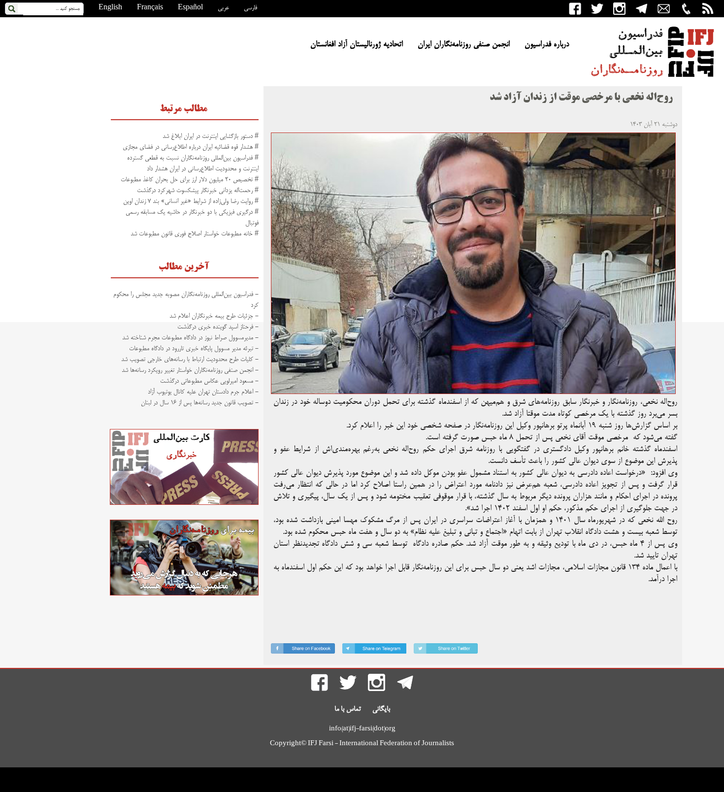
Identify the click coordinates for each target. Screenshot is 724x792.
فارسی (250, 8)
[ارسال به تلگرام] (374, 650)
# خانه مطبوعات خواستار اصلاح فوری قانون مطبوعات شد (195, 234)
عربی (223, 8)
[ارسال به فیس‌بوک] (303, 650)
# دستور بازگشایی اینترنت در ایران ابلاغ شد (211, 136)
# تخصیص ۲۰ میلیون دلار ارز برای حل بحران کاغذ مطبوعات (190, 180)
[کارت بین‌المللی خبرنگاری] (184, 503)
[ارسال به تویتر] (446, 650)
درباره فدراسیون (547, 45)
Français (150, 8)
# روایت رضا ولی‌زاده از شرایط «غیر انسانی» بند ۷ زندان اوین (191, 201)
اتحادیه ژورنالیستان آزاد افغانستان (356, 45)
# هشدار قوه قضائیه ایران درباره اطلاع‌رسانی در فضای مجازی (191, 147)
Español (190, 8)
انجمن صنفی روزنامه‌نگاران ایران (464, 45)
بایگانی (381, 709)
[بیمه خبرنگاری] (184, 594)
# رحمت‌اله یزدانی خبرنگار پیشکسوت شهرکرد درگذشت (198, 191)
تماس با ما (347, 709)
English (110, 8)
